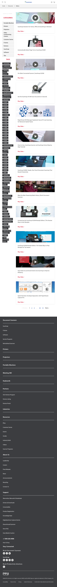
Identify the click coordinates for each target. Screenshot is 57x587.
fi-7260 (5, 112)
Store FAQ (5, 528)
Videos (5, 444)
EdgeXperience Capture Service (6, 96)
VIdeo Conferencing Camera (5, 239)
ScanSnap (6, 49)
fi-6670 (5, 102)
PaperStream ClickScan (6, 192)
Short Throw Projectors (6, 227)
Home (3, 6)
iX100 (5, 155)
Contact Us (6, 486)
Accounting (6, 63)
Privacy (19, 581)
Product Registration (8, 511)
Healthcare (6, 148)
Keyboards (6, 381)
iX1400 (5, 160)
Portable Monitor (5, 203)
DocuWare (6, 90)
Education (6, 99)
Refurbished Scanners (9, 343)
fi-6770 (5, 104)
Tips (5, 55)
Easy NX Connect (8, 93)
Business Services (8, 76)
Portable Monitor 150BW (7, 208)
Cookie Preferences (28, 581)
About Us (6, 455)
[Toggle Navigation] (2, 2)
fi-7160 (5, 110)
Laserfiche (6, 175)
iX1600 (5, 165)
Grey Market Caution (8, 533)
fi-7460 (5, 117)
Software (6, 52)
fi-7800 (5, 127)
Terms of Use (13, 581)
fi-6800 (5, 107)
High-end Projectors (5, 151)
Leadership (6, 460)
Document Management (5, 86)
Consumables (6, 507)
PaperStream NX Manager (7, 199)
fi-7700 (5, 125)
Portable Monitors (9, 23)
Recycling (5, 482)
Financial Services (8, 145)
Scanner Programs (8, 449)
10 (40, 308)
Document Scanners (10, 320)
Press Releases (6, 469)
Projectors (6, 29)
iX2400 (5, 167)
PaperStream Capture (6, 183)
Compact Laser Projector (6, 80)
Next (47, 308)
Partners (6, 46)
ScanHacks (6, 216)
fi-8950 (5, 143)
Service (5, 224)
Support (5, 492)
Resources (10, 6)
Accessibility (5, 581)
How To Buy (6, 542)
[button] (35, 22)
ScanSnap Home (8, 221)
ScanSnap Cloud (8, 219)
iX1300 (5, 157)
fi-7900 (5, 130)
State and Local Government (6, 231)
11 (43, 308)
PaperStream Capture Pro (6, 188)
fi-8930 (5, 140)
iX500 (5, 172)
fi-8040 (5, 135)
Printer (5, 211)
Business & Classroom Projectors (5, 72)
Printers (6, 26)
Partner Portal (7, 403)
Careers (5, 465)
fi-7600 (5, 122)
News (4, 473)
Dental (5, 83)
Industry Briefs (7, 440)
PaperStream (7, 180)
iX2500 (5, 170)
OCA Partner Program (9, 394)
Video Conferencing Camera (7, 34)
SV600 (5, 235)
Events (4, 431)
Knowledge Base (7, 515)
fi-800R (5, 132)
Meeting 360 (7, 177)
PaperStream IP (7, 196)
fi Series (6, 42)
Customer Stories (8, 39)
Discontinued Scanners (9, 524)
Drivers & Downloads (8, 502)
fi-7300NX (6, 115)
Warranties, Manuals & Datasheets (12, 498)
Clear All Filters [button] (7, 13)
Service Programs (7, 339)
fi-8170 (5, 138)
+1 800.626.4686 (8, 539)
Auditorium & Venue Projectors (6, 67)
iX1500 (5, 162)
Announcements (7, 478)
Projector (6, 214)
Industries (6, 409)
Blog (4, 423)
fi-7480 (5, 120)
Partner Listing (7, 399)
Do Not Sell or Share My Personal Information (44, 581)
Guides (5, 436)
